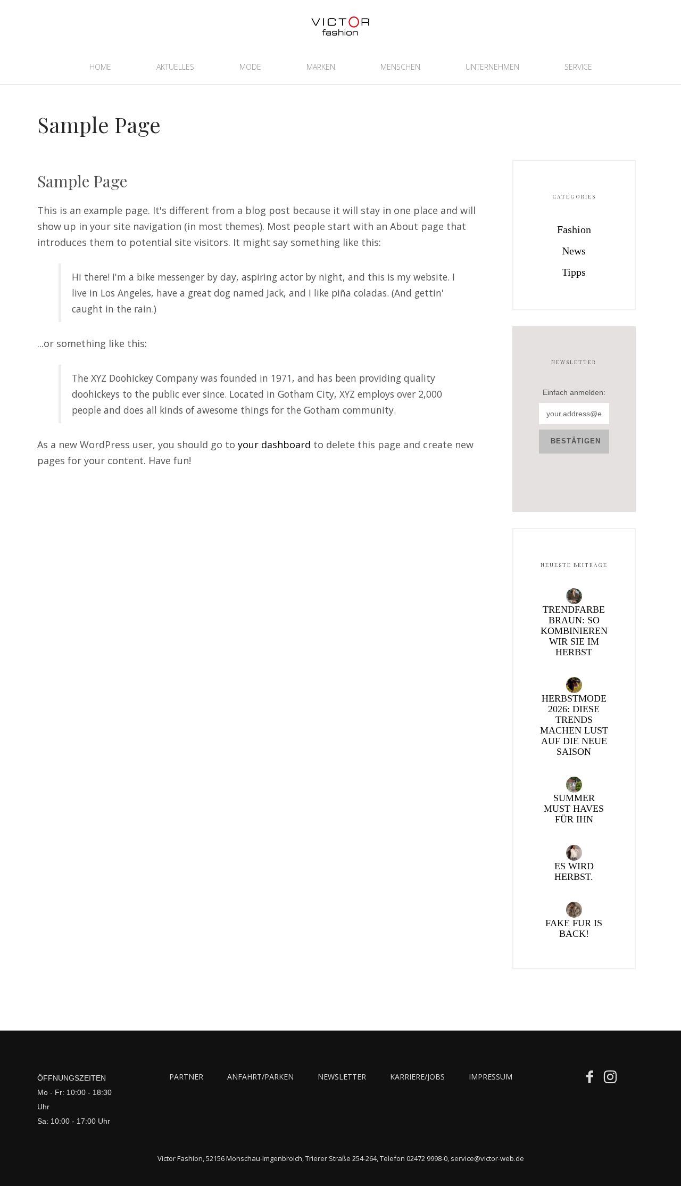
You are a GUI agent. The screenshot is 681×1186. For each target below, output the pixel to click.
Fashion (574, 229)
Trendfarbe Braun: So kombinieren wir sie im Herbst (574, 630)
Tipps (574, 272)
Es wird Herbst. (574, 871)
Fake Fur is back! (573, 928)
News (574, 251)
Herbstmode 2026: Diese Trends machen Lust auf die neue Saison (574, 725)
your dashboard (274, 444)
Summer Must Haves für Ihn (574, 809)
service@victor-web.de (487, 1158)
